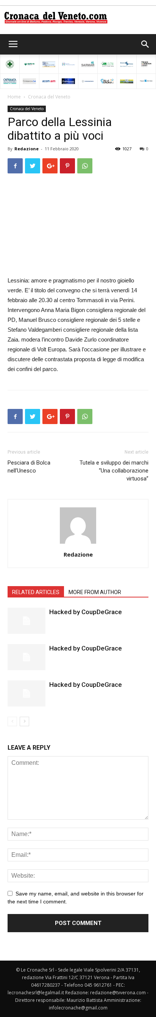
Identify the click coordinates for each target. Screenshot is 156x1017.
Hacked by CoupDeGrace (85, 612)
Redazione (26, 148)
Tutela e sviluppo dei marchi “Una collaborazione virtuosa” (114, 470)
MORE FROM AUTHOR (95, 592)
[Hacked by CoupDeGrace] (26, 621)
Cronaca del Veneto (49, 97)
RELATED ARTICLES (35, 592)
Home (14, 97)
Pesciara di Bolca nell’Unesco (29, 466)
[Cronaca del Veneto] (78, 17)
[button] (145, 44)
